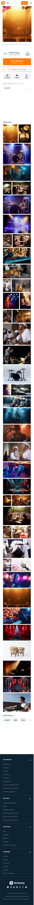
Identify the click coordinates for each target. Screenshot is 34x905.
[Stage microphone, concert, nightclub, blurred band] (16, 559)
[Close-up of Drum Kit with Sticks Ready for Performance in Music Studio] (13, 479)
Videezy (5, 898)
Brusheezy (6, 891)
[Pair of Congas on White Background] (16, 777)
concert (7, 847)
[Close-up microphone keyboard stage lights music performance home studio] (16, 302)
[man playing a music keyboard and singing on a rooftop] (16, 829)
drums (23, 847)
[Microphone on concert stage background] (12, 646)
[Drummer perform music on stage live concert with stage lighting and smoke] (16, 760)
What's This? (20, 83)
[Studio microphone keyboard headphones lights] (16, 743)
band (15, 847)
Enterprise (6, 902)
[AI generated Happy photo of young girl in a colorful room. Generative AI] (12, 601)
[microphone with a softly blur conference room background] (12, 692)
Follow (27, 55)
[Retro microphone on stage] (16, 707)
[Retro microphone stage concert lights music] (16, 192)
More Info (7, 88)
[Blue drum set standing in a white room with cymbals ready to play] (16, 451)
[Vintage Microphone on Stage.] (11, 361)
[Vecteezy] (3, 3)
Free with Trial (17, 62)
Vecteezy (5, 895)
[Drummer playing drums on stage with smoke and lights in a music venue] (16, 505)
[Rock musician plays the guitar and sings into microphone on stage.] (16, 522)
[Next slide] (27, 847)
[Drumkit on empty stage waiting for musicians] (16, 173)
